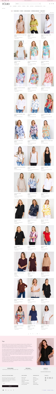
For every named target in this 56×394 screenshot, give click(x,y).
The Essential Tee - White (45, 325)
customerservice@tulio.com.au (46, 371)
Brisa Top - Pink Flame (31, 246)
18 (20, 37)
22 (36, 169)
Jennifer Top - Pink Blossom (32, 140)
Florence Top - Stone (17, 193)
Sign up (10, 386)
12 (16, 37)
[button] (53, 4)
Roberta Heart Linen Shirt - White (19, 114)
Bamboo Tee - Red (44, 246)
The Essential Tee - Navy (31, 325)
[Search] (40, 4)
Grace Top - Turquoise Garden (32, 87)
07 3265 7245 (45, 369)
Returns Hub (24, 377)
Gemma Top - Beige (31, 299)
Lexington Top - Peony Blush (45, 87)
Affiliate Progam (36, 384)
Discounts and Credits (25, 380)
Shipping (23, 381)
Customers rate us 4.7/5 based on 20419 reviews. (30, 393)
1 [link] (28, 333)
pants (17, 350)
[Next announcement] (38, 1)
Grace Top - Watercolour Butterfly (19, 87)
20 (48, 169)
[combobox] (28, 4)
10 (28, 37)
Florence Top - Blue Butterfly (32, 193)
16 (32, 37)
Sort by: (40, 12)
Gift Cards (34, 380)
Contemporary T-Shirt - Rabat (45, 114)
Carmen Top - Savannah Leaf (32, 61)
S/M (41, 37)
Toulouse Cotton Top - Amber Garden (47, 140)
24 (51, 169)
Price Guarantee (24, 384)
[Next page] (39, 334)
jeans (19, 350)
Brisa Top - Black (17, 246)
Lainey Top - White (17, 61)
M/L (43, 37)
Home (2, 8)
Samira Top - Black (44, 299)
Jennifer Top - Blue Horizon (18, 140)
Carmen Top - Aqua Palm (45, 61)
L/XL (45, 37)
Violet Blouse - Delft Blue (32, 114)
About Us (34, 377)
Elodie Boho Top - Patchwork (18, 325)
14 (17, 37)
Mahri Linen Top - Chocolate (18, 299)
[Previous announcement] (18, 1)
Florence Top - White (44, 193)
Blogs (34, 381)
